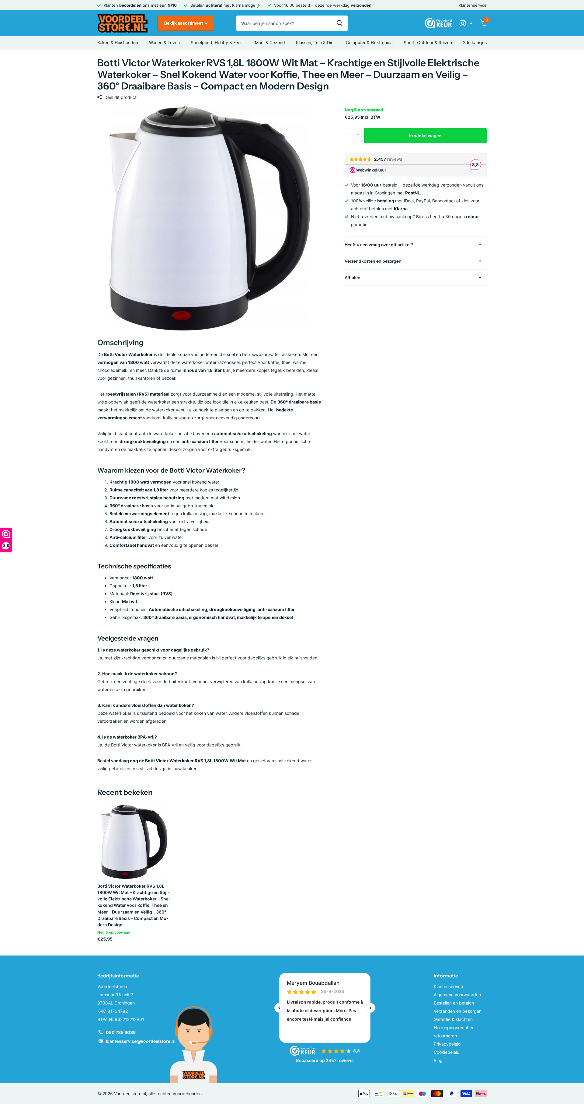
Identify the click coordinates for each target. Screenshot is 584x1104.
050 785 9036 (121, 1032)
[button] (359, 130)
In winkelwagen (425, 135)
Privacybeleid (447, 1043)
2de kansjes (475, 42)
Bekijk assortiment (184, 23)
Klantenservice (473, 5)
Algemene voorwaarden (457, 994)
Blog (438, 1060)
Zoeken (339, 23)
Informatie (446, 976)
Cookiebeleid (447, 1052)
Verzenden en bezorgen (457, 1011)
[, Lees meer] (466, 23)
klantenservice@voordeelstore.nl (141, 1041)
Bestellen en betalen (454, 1002)
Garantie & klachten (453, 1019)
